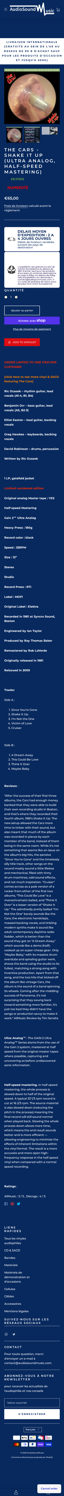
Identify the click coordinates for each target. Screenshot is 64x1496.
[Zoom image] (32, 97)
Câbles (9, 1296)
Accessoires (12, 1303)
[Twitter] (18, 1204)
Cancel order (49, 1488)
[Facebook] (6, 1204)
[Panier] (58, 9)
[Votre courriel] (32, 1402)
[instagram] (6, 1334)
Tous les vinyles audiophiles (15, 1241)
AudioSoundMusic (35, 1453)
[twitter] (14, 1334)
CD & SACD (12, 1250)
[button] (9, 97)
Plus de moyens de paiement (32, 329)
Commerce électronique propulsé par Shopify (32, 1457)
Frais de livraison (16, 206)
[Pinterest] (12, 1204)
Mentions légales (16, 1311)
